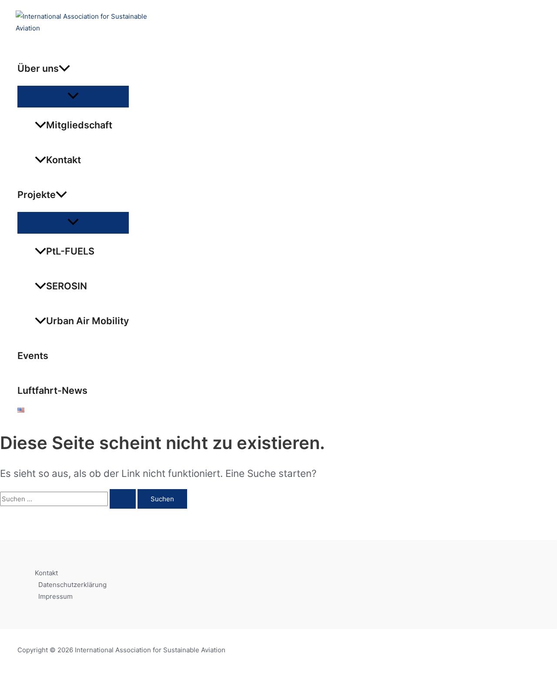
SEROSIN (66, 286)
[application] (64, 68)
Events (32, 355)
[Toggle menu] (73, 96)
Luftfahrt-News (52, 390)
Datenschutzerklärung (72, 584)
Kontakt (63, 159)
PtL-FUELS (70, 251)
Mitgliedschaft (79, 125)
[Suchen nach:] (69, 499)
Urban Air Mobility (87, 320)
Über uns (38, 68)
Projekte (36, 194)
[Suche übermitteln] (123, 499)
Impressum (55, 596)
